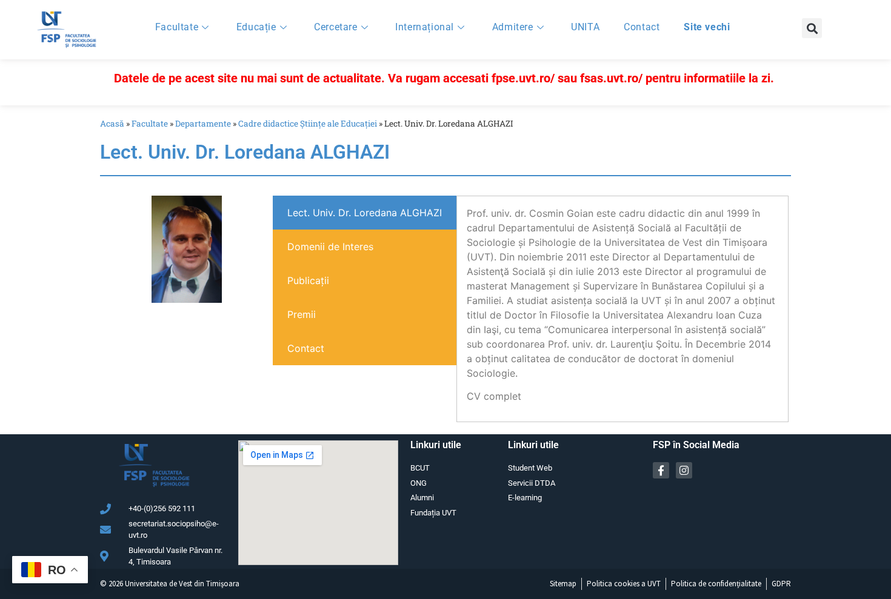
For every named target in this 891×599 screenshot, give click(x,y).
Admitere (512, 27)
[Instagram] (684, 470)
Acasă (112, 123)
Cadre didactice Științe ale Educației (307, 123)
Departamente (203, 123)
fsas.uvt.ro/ (611, 78)
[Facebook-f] (661, 470)
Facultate (176, 27)
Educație (256, 27)
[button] (812, 28)
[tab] (364, 213)
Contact (641, 27)
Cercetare (335, 27)
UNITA (585, 27)
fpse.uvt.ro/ (523, 78)
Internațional (424, 27)
